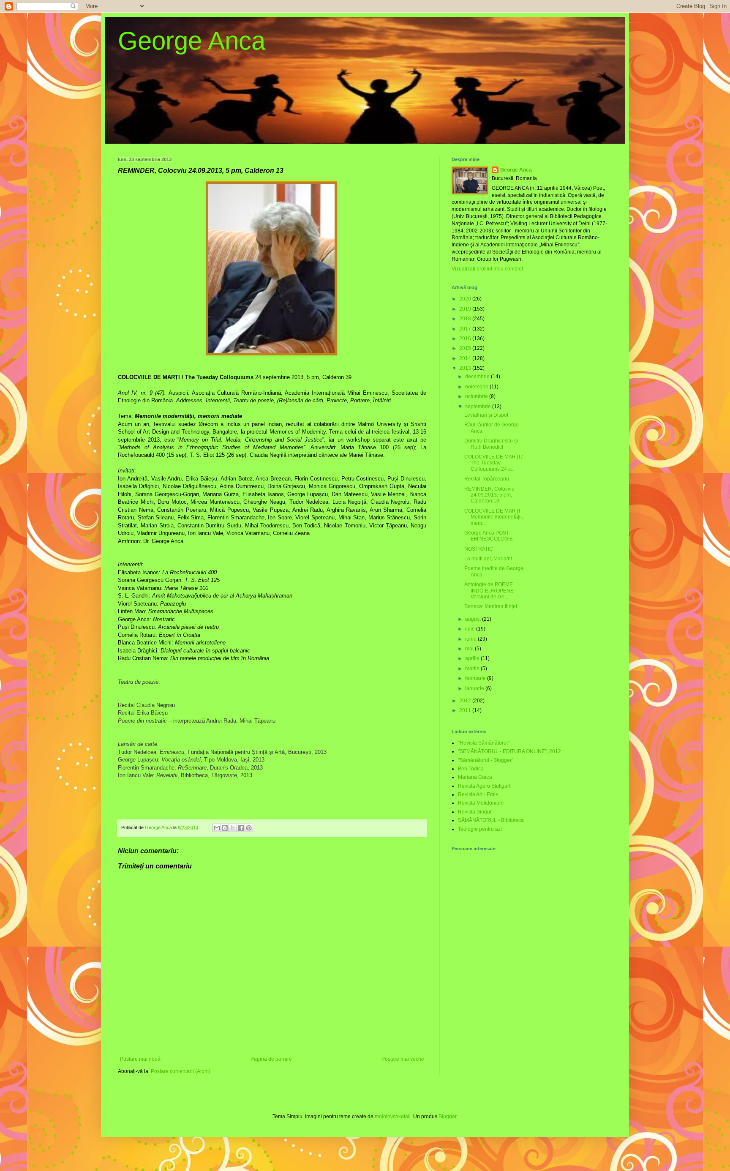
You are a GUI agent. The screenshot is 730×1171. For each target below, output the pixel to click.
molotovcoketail (393, 1116)
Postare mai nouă (140, 1059)
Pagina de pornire (271, 1059)
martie (473, 668)
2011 (465, 710)
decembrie (478, 376)
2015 (465, 348)
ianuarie (475, 688)
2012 (465, 701)
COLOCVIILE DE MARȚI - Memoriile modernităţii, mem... (493, 517)
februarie (476, 678)
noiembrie (477, 387)
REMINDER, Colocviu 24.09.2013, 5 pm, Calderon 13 (489, 495)
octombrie (477, 396)
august (473, 619)
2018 (465, 319)
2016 (465, 338)
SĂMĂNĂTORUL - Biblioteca (491, 820)
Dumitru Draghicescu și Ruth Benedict (491, 444)
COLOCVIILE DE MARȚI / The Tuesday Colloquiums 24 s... (493, 463)
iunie (471, 639)
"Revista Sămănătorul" (483, 743)
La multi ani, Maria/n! (488, 559)
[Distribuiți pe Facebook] (241, 828)
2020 (465, 299)
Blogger (447, 1116)
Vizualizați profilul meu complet (487, 269)
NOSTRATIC (478, 549)
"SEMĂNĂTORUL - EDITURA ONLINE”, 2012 (509, 751)
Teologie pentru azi (480, 829)
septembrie (478, 406)
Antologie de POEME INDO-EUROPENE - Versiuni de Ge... (490, 590)
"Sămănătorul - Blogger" (485, 760)
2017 (465, 329)
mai (470, 649)
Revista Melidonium (481, 803)
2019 (465, 309)
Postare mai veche (402, 1059)
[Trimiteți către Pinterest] (249, 828)
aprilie (473, 658)
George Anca (191, 41)
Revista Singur (475, 812)
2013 (465, 368)
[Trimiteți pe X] (233, 828)
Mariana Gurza (475, 777)
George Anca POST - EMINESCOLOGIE (488, 536)
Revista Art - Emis (478, 794)
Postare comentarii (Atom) (180, 1071)
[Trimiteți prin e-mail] (216, 828)
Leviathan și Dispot (486, 415)
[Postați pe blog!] (225, 828)
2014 (465, 358)
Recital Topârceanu (486, 479)
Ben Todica (471, 769)
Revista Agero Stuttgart (484, 786)
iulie (470, 629)
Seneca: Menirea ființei (490, 606)
